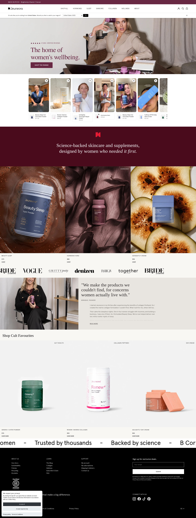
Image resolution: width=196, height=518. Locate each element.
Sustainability (15, 465)
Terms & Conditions (17, 514)
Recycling (14, 470)
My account (85, 463)
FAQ (47, 473)
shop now (70, 436)
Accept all (22, 504)
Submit (158, 471)
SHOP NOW (5, 436)
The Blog (49, 463)
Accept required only (22, 509)
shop (3, 262)
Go (86, 15)
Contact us (85, 470)
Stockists (14, 473)
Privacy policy (7, 514)
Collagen (49, 465)
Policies (14, 468)
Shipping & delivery (87, 468)
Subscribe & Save (52, 470)
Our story (14, 463)
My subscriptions (87, 465)
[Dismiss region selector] (187, 15)
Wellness (49, 468)
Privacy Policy (74, 508)
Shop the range (41, 65)
